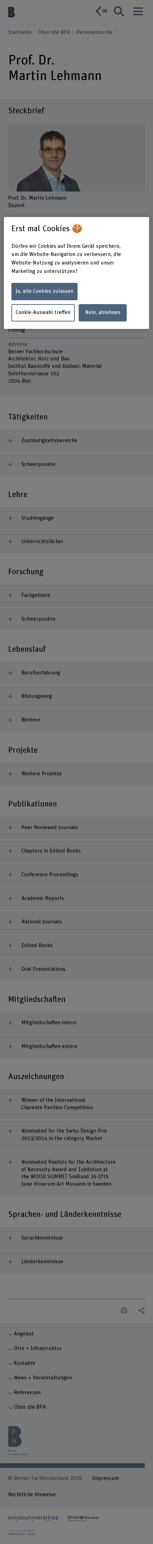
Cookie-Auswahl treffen (43, 312)
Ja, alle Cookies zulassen (44, 291)
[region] (76, 273)
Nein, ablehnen (102, 312)
